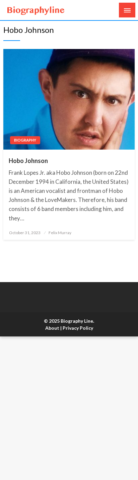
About (52, 328)
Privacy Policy (78, 328)
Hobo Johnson (28, 160)
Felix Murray (60, 232)
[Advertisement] (69, 408)
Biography (25, 140)
